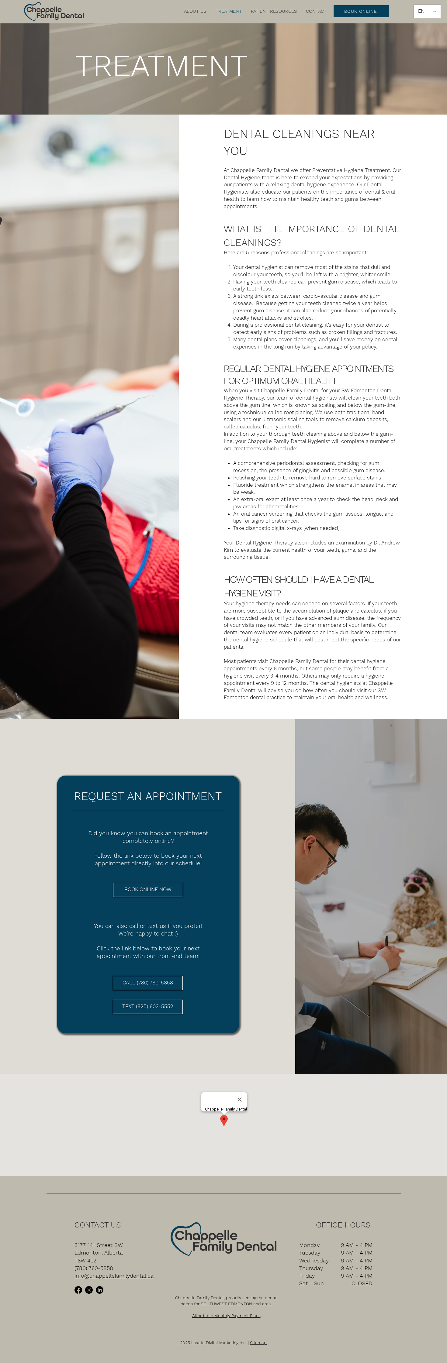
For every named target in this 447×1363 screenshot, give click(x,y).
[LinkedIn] (99, 1290)
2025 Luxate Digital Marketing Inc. (213, 1342)
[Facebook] (78, 1290)
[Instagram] (89, 1290)
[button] (195, 11)
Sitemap (258, 1342)
